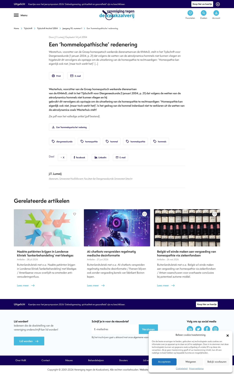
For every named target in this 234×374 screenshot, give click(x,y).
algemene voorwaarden (145, 337)
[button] (227, 335)
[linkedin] (190, 329)
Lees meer (26, 285)
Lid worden (29, 341)
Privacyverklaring (196, 368)
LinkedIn (102, 157)
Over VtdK (20, 360)
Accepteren (164, 361)
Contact (46, 360)
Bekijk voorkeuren (216, 361)
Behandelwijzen (96, 360)
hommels (159, 141)
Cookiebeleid (182, 368)
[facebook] (207, 329)
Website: (144, 369)
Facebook (80, 157)
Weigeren (190, 361)
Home (16, 28)
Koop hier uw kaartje (202, 4)
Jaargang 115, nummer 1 (72, 28)
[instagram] (215, 329)
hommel (112, 141)
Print (56, 76)
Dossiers (123, 360)
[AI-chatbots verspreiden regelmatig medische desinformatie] (117, 227)
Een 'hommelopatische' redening (69, 127)
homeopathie (89, 141)
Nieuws (69, 360)
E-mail (75, 76)
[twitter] (198, 329)
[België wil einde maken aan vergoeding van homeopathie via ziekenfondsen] (187, 227)
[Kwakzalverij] (117, 14)
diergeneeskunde (62, 141)
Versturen (148, 329)
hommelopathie (135, 141)
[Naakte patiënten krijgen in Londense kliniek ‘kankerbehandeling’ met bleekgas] (47, 227)
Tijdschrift (28, 28)
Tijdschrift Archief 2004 (47, 28)
